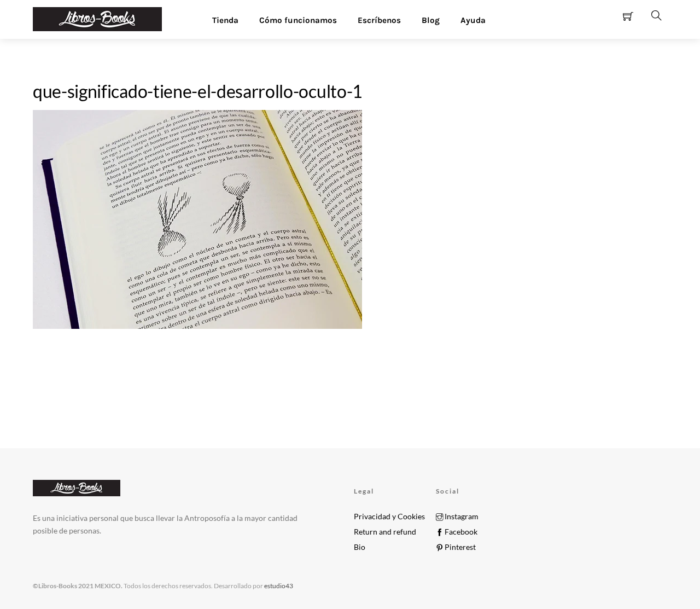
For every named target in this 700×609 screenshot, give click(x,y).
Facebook (460, 531)
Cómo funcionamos (298, 20)
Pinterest (459, 547)
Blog (431, 20)
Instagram (461, 516)
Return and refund (385, 531)
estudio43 (278, 586)
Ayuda (473, 20)
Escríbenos (379, 20)
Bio (359, 547)
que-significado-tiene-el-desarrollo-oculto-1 (198, 91)
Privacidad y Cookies (389, 516)
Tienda (225, 20)
